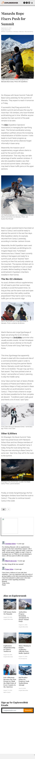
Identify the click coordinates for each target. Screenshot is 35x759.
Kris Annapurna (23, 658)
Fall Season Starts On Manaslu (10, 613)
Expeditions (9, 31)
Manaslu (21, 31)
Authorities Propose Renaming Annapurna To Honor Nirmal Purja (24, 616)
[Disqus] (17, 564)
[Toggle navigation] (32, 2)
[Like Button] (3, 509)
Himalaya (15, 31)
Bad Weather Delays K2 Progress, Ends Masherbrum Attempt (24, 681)
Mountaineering (29, 31)
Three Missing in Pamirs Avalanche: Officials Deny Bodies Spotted (25, 649)
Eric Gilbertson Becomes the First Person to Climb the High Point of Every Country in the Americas (10, 682)
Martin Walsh (7, 692)
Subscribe (28, 710)
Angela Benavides (5, 30)
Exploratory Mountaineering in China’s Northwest (9, 648)
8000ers (3, 31)
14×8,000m (17, 337)
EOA (6, 125)
